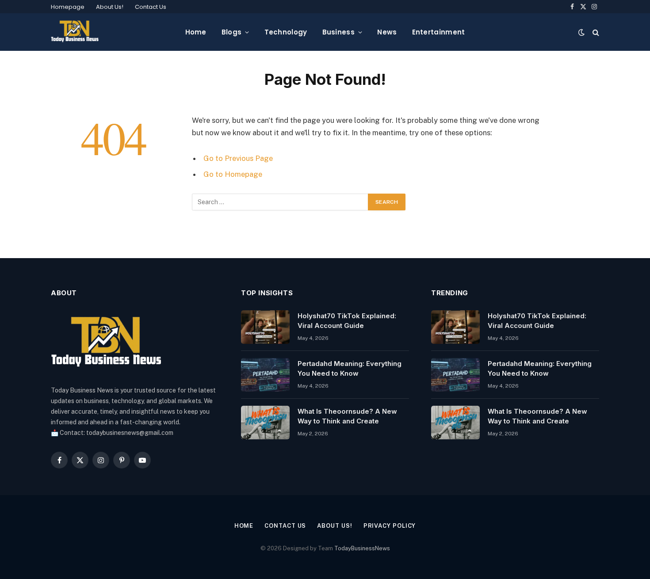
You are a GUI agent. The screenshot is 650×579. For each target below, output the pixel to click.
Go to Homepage (232, 174)
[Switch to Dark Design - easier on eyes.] (581, 32)
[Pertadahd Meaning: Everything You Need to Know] (265, 375)
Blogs (232, 32)
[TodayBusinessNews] (75, 32)
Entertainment (438, 32)
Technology (285, 32)
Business (338, 32)
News (387, 32)
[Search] (595, 32)
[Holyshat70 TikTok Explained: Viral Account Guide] (265, 327)
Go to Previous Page (238, 158)
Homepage (67, 7)
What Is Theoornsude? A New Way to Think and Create (347, 416)
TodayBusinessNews (362, 548)
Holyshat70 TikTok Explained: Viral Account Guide (347, 320)
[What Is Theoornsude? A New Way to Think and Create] (265, 422)
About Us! (109, 7)
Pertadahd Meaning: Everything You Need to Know (349, 368)
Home (195, 32)
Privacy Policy (389, 525)
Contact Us (150, 7)
